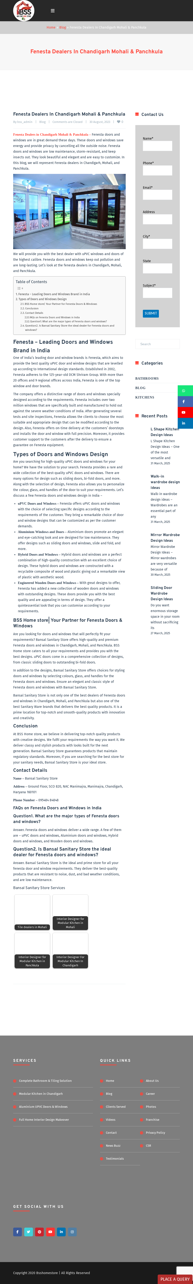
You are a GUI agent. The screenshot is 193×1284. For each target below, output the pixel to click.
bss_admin (24, 122)
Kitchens (144, 397)
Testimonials (115, 1158)
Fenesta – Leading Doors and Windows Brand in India (54, 294)
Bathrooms (147, 378)
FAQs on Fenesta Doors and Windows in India (55, 317)
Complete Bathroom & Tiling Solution (45, 1081)
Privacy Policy (155, 1132)
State (147, 261)
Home (51, 27)
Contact (111, 1132)
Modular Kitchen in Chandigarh (41, 1093)
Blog (62, 27)
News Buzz (113, 1145)
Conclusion (32, 308)
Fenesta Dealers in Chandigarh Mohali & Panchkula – (52, 134)
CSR (148, 1145)
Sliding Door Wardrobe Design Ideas (162, 594)
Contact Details (34, 313)
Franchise (152, 1119)
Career (150, 1093)
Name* (148, 139)
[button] (185, 390)
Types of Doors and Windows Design (43, 299)
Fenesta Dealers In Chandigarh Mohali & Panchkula (96, 51)
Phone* (148, 163)
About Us (152, 1081)
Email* (148, 187)
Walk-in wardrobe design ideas (165, 482)
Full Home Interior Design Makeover (44, 1119)
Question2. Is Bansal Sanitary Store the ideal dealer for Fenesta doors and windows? (69, 327)
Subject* (149, 286)
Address (149, 212)
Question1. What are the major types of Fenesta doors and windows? (68, 321)
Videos (110, 1119)
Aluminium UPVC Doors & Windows (43, 1106)
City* (146, 237)
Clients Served (116, 1106)
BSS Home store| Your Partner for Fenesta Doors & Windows (61, 304)
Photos (151, 1106)
